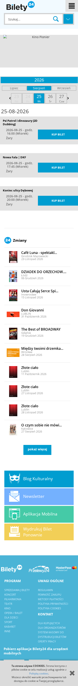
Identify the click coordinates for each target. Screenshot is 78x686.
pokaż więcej (37, 449)
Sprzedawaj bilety (17, 590)
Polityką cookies (38, 673)
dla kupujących (49, 623)
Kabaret (10, 627)
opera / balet (13, 613)
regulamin (45, 590)
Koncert (10, 594)
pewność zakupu (49, 594)
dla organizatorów (52, 628)
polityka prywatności (53, 604)
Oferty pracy (47, 641)
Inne (7, 631)
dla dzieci (11, 617)
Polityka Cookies (49, 608)
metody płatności (50, 599)
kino (7, 608)
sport (8, 622)
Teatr (8, 604)
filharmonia (12, 599)
